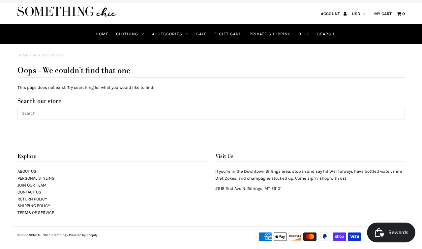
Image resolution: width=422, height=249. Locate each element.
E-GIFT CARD (228, 33)
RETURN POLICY (32, 198)
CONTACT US (29, 192)
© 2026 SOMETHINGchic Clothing (42, 235)
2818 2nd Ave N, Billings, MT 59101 (248, 188)
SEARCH (326, 33)
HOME (102, 33)
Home (22, 55)
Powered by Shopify (83, 235)
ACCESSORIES (167, 33)
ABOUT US (26, 171)
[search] (211, 113)
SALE (201, 33)
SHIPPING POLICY (33, 205)
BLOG (304, 33)
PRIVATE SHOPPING (270, 33)
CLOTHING (127, 33)
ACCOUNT (331, 13)
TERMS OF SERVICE (35, 212)
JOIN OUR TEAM (31, 185)
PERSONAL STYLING (35, 178)
